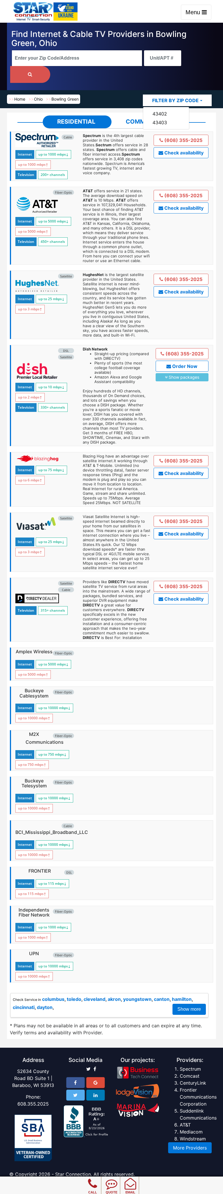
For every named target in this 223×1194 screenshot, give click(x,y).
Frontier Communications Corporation (198, 1097)
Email (130, 1192)
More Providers (190, 1148)
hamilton (182, 999)
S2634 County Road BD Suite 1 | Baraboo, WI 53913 (33, 1078)
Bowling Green (65, 99)
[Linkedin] (95, 1095)
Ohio (38, 99)
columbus (53, 999)
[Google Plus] (95, 1082)
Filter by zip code (175, 100)
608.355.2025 (33, 1104)
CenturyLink (193, 1083)
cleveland (94, 999)
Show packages (183, 377)
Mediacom (191, 1132)
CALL (92, 1192)
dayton (45, 1007)
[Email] (130, 1179)
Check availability (183, 153)
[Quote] (111, 1179)
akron (114, 999)
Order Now (184, 366)
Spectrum (190, 1069)
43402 (159, 114)
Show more (189, 1009)
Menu (194, 12)
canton (162, 999)
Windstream (193, 1139)
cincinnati (24, 1007)
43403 (159, 122)
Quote (111, 1192)
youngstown (137, 999)
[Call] (92, 1179)
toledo (74, 999)
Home (19, 99)
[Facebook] (75, 1082)
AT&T (185, 1125)
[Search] (30, 74)
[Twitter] (75, 1095)
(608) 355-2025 (182, 140)
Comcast (189, 1076)
